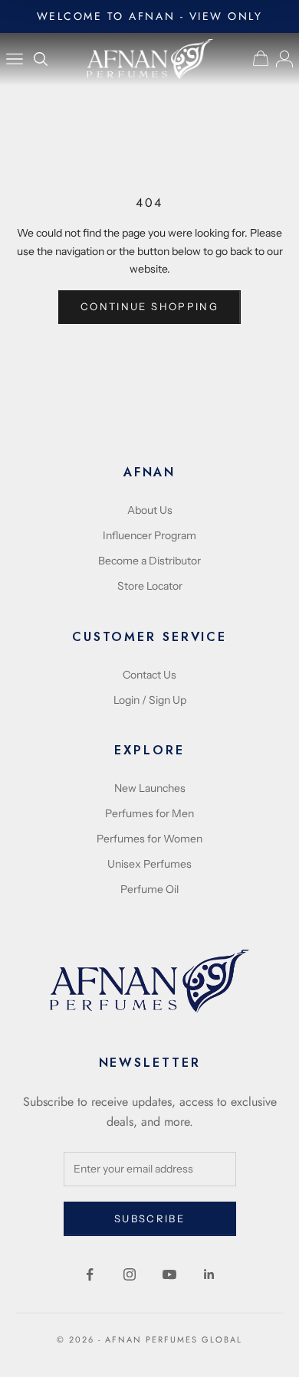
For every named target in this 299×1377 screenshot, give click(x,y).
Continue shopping (149, 306)
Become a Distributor (149, 560)
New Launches (150, 788)
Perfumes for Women (149, 838)
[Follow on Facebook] (89, 1274)
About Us (149, 510)
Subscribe (149, 1218)
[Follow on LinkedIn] (209, 1274)
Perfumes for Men (149, 813)
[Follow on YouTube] (169, 1274)
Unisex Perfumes (149, 864)
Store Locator (149, 586)
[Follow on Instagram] (129, 1274)
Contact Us (149, 675)
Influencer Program (149, 535)
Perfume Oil (149, 889)
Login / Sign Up (149, 700)
